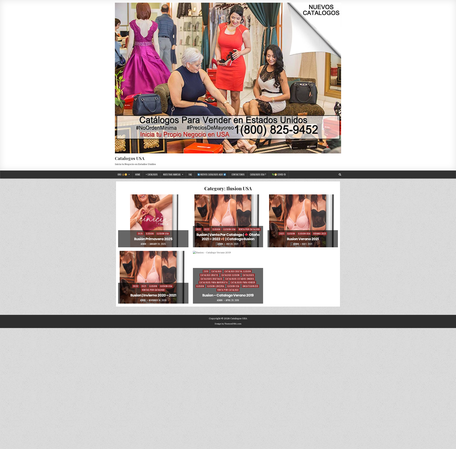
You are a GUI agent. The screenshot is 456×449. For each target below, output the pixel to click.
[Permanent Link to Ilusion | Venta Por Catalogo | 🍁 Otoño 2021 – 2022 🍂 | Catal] (228, 220)
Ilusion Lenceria (215, 286)
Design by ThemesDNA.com (228, 324)
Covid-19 (281, 174)
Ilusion (150, 233)
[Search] (340, 174)
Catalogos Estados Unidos (239, 278)
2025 (140, 233)
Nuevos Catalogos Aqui (211, 174)
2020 (135, 286)
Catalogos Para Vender (243, 282)
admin (143, 244)
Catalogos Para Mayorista (213, 282)
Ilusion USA (163, 233)
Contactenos (238, 174)
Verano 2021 (319, 233)
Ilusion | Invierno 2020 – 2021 (153, 295)
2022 (206, 229)
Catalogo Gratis (209, 275)
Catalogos (248, 275)
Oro (120, 174)
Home (137, 174)
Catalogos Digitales (211, 278)
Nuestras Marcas (172, 174)
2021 (198, 229)
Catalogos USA (129, 158)
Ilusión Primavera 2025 (153, 238)
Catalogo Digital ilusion (238, 271)
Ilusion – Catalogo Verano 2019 (227, 295)
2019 (206, 271)
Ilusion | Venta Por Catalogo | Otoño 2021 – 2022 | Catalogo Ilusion (228, 236)
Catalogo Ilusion (230, 275)
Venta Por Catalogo (249, 229)
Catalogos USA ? (258, 174)
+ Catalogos (152, 174)
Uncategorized (250, 286)
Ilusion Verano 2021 (303, 238)
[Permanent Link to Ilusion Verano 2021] (303, 220)
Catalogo (216, 271)
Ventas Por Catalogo (153, 289)
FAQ (190, 174)
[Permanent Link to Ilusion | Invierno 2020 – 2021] (153, 277)
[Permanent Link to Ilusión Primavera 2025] (153, 220)
